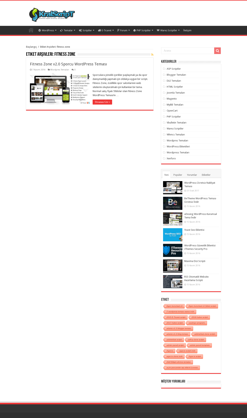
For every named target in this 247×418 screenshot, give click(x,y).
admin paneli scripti (175, 345)
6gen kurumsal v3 (175, 306)
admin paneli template (200, 345)
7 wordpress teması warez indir (180, 312)
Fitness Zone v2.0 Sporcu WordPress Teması (68, 64)
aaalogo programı (197, 323)
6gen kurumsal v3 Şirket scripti (202, 306)
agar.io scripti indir (187, 351)
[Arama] (217, 50)
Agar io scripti (195, 356)
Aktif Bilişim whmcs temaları (179, 362)
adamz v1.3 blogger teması (179, 328)
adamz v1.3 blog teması (177, 334)
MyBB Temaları (175, 104)
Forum (123, 30)
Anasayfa (31, 30)
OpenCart (172, 110)
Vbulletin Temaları (176, 122)
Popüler (177, 174)
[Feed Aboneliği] (152, 54)
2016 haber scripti (200, 317)
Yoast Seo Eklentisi (194, 229)
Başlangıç (31, 46)
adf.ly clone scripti (196, 340)
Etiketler (206, 174)
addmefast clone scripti (205, 334)
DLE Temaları (174, 80)
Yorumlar (192, 174)
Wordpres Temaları (59, 69)
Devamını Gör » (102, 102)
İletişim (187, 30)
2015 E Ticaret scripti (176, 317)
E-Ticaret (106, 30)
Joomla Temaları (176, 92)
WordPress (48, 30)
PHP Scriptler (144, 30)
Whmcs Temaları (176, 134)
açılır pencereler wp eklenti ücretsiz (182, 367)
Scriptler (87, 30)
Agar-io (170, 351)
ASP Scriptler (174, 68)
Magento (172, 98)
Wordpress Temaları (178, 152)
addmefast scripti (174, 340)
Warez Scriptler (168, 30)
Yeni (166, 174)
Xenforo (171, 158)
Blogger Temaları (176, 74)
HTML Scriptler (175, 86)
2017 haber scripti (175, 323)
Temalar (68, 30)
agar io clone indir (175, 356)
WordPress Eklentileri (178, 146)
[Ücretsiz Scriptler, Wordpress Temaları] (52, 14)
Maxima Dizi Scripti (194, 261)
